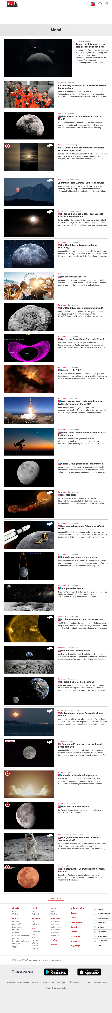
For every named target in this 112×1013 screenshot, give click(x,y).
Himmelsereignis (72, 145)
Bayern (68, 274)
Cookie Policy (36, 982)
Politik (60, 274)
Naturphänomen (72, 710)
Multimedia (55, 933)
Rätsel (73, 918)
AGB (15, 982)
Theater (35, 940)
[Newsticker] (100, 4)
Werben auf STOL (19, 960)
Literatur (35, 943)
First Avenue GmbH (59, 988)
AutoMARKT (76, 941)
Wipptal (15, 947)
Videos (60, 772)
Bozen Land (16, 927)
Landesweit (16, 921)
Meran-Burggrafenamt (20, 935)
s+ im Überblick (77, 908)
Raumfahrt (88, 41)
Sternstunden (73, 242)
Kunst (34, 934)
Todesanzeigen (103, 918)
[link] (92, 45)
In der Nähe (102, 936)
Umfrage (69, 741)
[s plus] (93, 4)
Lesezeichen (102, 941)
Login (100, 945)
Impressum (7, 982)
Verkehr (101, 927)
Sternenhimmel (74, 430)
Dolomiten (102, 932)
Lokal (14, 911)
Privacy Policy (23, 982)
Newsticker (102, 923)
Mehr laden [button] (56, 899)
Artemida (69, 866)
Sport (53, 908)
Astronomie (72, 679)
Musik (34, 937)
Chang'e (68, 772)
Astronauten (70, 804)
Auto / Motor (56, 927)
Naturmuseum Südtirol (74, 835)
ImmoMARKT (76, 936)
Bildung (35, 946)
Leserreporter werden (37, 960)
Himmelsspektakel (73, 180)
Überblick (36, 932)
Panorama (62, 242)
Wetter (100, 909)
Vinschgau (16, 944)
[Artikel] (38, 58)
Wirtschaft (36, 919)
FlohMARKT (75, 946)
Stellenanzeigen (104, 914)
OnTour (54, 940)
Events (74, 913)
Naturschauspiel (72, 617)
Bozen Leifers (17, 924)
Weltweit (15, 914)
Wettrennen (72, 398)
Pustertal (15, 938)
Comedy (74, 927)
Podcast (74, 932)
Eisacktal (15, 930)
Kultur (34, 929)
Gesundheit (55, 930)
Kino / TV (35, 948)
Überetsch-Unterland (20, 941)
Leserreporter (77, 922)
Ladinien (15, 933)
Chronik (79, 41)
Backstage (55, 935)
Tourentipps (54, 960)
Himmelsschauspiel (73, 211)
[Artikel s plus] (29, 126)
